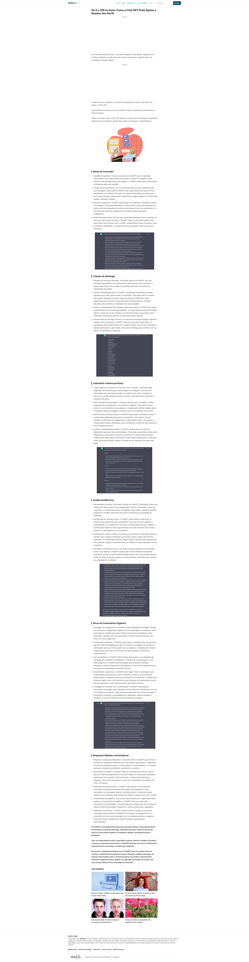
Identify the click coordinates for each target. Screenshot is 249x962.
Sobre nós (96, 949)
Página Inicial (72, 949)
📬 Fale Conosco (118, 949)
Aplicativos (131, 3)
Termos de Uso (106, 949)
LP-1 (151, 3)
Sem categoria (143, 3)
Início (118, 3)
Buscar (177, 3)
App (123, 3)
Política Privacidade (85, 949)
